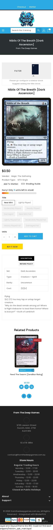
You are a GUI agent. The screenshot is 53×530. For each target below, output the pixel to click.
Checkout (21, 7)
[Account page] (44, 30)
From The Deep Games (26, 48)
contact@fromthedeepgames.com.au (26, 454)
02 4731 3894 (26, 442)
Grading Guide (33, 184)
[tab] (26, 258)
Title (4, 197)
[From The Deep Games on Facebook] (24, 3)
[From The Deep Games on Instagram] (29, 3)
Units (4, 232)
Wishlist (32, 7)
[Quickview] (21, 387)
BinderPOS (41, 514)
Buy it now (12, 246)
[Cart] (49, 30)
